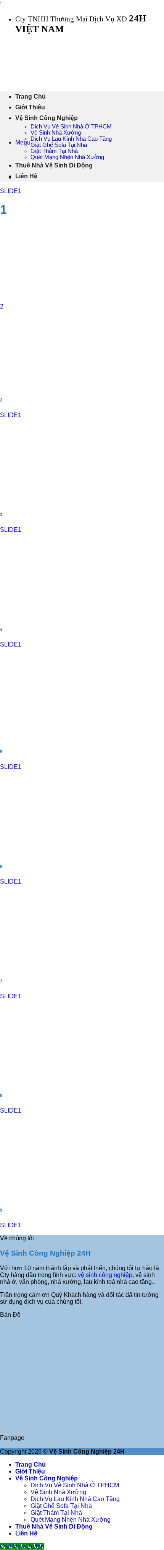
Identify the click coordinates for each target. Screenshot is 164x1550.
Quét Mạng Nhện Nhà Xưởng (67, 157)
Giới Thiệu (30, 107)
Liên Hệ (26, 176)
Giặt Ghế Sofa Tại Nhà (59, 145)
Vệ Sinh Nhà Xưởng (56, 133)
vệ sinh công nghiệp (105, 1275)
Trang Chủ (30, 96)
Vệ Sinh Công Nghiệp (46, 118)
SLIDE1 (10, 191)
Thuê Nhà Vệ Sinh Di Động (54, 165)
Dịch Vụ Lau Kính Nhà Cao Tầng (71, 139)
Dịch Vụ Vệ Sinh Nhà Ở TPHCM (71, 126)
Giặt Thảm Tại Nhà (54, 151)
